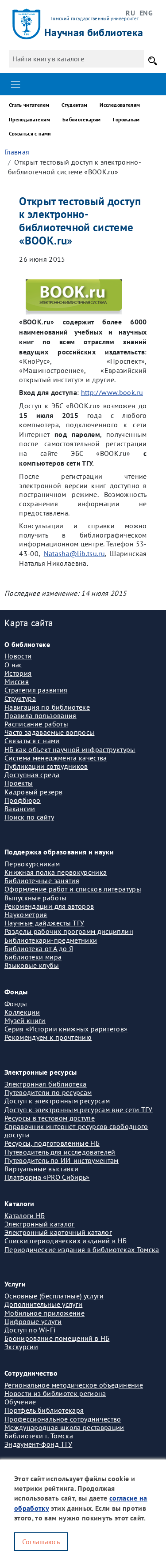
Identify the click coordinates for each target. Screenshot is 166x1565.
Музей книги (25, 1020)
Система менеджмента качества (55, 757)
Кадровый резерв (33, 791)
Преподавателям (29, 119)
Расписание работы (36, 723)
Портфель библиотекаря (44, 1410)
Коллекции (22, 1012)
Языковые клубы (31, 965)
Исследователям (120, 105)
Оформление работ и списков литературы (72, 888)
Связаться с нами (30, 133)
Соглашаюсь (41, 1541)
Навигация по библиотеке (47, 707)
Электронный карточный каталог (58, 1232)
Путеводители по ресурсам (48, 1092)
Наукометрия (25, 914)
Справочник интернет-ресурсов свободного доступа (76, 1130)
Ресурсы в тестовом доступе (49, 1118)
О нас (13, 664)
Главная (16, 151)
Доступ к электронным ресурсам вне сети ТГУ (78, 1109)
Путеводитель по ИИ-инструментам (61, 1160)
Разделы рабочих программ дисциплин (68, 931)
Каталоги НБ (24, 1215)
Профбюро (22, 800)
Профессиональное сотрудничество (62, 1419)
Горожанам (126, 119)
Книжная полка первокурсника (55, 872)
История (17, 673)
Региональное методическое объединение (73, 1385)
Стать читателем (29, 105)
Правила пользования (40, 715)
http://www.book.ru (112, 392)
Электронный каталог (39, 1223)
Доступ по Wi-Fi (29, 1329)
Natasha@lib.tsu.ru (74, 553)
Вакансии (19, 808)
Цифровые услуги (33, 1321)
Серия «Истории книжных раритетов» (66, 1028)
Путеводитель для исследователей (60, 1151)
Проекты (18, 783)
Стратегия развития (35, 689)
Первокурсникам (32, 863)
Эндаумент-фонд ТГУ (38, 1444)
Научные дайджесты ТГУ (44, 922)
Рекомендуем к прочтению (48, 1037)
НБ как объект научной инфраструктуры (69, 749)
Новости (17, 655)
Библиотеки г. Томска (38, 1435)
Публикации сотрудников (46, 766)
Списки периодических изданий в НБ (65, 1240)
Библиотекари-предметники (50, 940)
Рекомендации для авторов (49, 906)
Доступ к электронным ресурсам (57, 1100)
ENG (146, 12)
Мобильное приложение (44, 1313)
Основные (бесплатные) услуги (54, 1295)
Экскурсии (21, 1346)
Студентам (74, 105)
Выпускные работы (35, 897)
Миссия (16, 681)
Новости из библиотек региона (55, 1393)
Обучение (20, 1401)
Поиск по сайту (29, 817)
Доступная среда (31, 774)
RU (130, 12)
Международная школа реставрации (64, 1427)
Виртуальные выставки (41, 1168)
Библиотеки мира (33, 956)
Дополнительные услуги (43, 1304)
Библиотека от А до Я (38, 948)
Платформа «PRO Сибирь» (47, 1177)
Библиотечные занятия (41, 880)
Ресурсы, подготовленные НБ (52, 1143)
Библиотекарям (81, 119)
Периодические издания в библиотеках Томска (81, 1249)
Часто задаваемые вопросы (49, 732)
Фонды (15, 1003)
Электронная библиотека (45, 1084)
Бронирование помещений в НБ (56, 1338)
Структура (20, 698)
